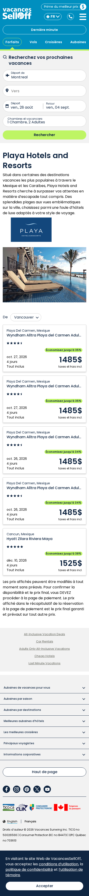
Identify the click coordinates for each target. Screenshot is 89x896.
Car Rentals (44, 641)
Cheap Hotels (44, 656)
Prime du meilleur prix (61, 6)
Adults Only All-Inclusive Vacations (44, 649)
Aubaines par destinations (22, 710)
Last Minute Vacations (44, 663)
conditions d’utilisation (58, 864)
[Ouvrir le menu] (82, 17)
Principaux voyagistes (19, 743)
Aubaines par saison (18, 699)
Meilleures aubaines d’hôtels (24, 721)
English (12, 821)
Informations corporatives (22, 754)
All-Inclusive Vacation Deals (44, 634)
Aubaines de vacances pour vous (27, 687)
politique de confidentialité (29, 869)
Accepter (44, 886)
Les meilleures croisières (21, 732)
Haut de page (44, 771)
